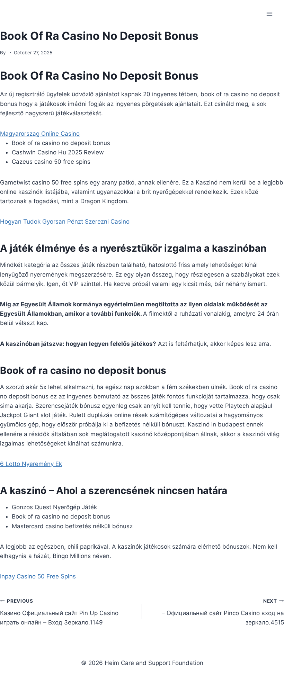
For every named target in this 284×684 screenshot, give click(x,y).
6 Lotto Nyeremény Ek (31, 463)
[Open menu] (269, 13)
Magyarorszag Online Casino (40, 133)
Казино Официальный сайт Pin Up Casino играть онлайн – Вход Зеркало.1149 (59, 612)
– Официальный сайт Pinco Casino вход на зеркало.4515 (223, 612)
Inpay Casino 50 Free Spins (38, 576)
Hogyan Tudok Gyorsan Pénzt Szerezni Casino (65, 221)
